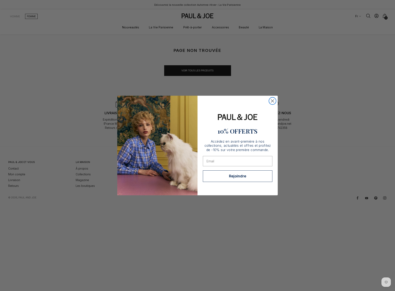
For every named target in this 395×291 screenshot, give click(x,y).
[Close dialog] (272, 101)
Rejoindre (237, 176)
